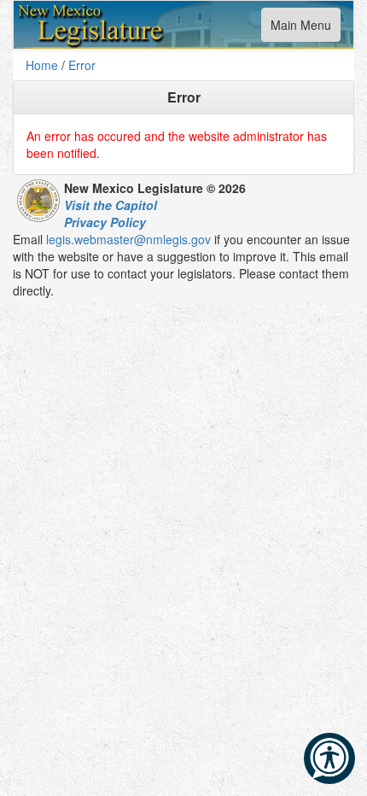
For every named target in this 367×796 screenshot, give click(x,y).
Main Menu (300, 28)
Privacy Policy (105, 222)
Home (42, 64)
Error (82, 64)
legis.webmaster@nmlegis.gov (128, 239)
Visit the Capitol (110, 205)
